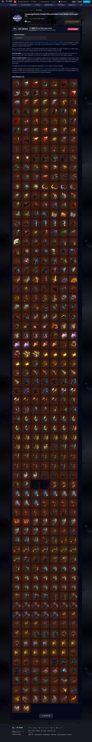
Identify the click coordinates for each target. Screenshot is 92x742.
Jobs (54, 730)
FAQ (41, 730)
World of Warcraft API (46, 68)
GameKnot (69, 734)
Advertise (38, 730)
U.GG (33, 734)
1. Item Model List (19, 37)
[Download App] (15, 2)
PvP (81, 4)
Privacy (44, 730)
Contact (33, 730)
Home (13, 10)
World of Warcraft (18, 10)
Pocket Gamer (53, 734)
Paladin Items (31, 10)
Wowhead (58, 68)
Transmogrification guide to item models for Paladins (49, 42)
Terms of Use (49, 730)
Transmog (26, 10)
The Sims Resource (38, 734)
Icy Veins (14, 731)
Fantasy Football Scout (61, 734)
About (29, 730)
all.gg (29, 734)
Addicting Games (46, 734)
